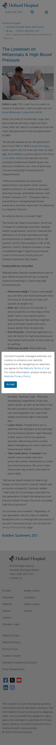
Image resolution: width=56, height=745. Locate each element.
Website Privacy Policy (17, 376)
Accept (10, 384)
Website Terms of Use (36, 368)
